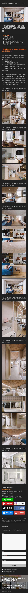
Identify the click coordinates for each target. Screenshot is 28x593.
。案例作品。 (10, 520)
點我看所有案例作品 (7, 487)
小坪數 (3, 521)
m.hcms (17, 520)
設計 (15, 521)
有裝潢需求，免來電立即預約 (15, 497)
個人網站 (4, 560)
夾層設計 (23, 520)
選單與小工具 (24, 3)
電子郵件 (4, 555)
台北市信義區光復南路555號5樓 (14, 491)
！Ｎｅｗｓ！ (19, 519)
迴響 (3, 533)
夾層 (20, 520)
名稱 (3, 551)
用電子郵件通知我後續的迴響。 (10, 569)
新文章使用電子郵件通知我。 (9, 571)
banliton (13, 519)
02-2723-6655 (10, 493)
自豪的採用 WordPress (6, 591)
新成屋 (12, 521)
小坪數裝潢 (7, 521)
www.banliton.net (9, 495)
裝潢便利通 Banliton (10, 3)
